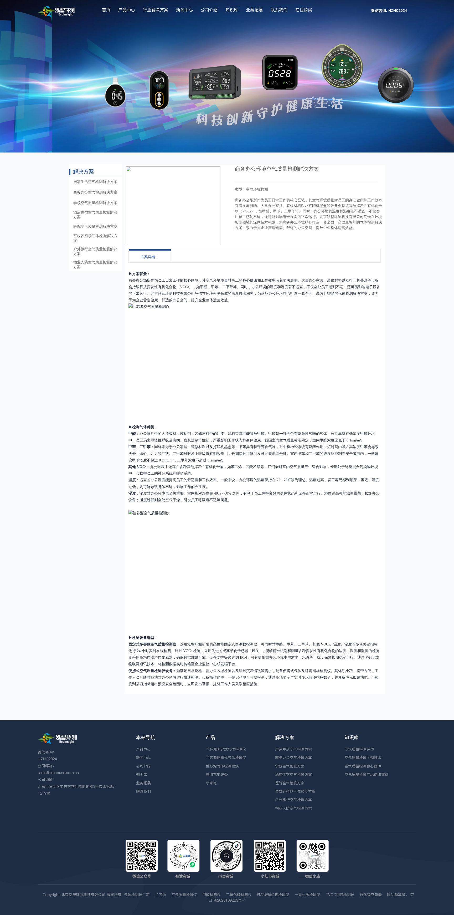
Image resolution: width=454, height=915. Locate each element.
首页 (106, 10)
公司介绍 (209, 10)
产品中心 (126, 10)
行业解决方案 (155, 10)
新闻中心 (184, 10)
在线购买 (303, 10)
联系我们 (279, 10)
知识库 (231, 10)
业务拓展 (254, 10)
